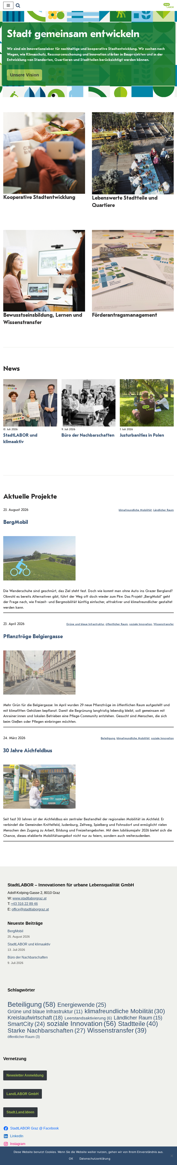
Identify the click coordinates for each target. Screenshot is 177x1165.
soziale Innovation (140, 624)
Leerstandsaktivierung (88, 1018)
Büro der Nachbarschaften (88, 435)
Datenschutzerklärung (94, 1158)
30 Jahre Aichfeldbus (27, 751)
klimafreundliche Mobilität (135, 510)
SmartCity (26, 1024)
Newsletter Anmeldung (25, 1075)
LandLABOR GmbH (22, 1094)
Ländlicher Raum (163, 510)
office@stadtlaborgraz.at (30, 909)
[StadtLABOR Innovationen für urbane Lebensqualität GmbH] (168, 5)
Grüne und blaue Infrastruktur (85, 624)
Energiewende (81, 1005)
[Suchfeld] (18, 5)
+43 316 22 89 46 (24, 904)
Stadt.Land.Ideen (20, 1112)
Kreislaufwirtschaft (35, 1018)
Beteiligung (108, 738)
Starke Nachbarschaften (46, 1030)
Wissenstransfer (163, 624)
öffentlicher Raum (117, 624)
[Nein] (171, 1156)
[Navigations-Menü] (8, 5)
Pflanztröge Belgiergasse (33, 636)
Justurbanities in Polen (142, 435)
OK (71, 1158)
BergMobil (15, 522)
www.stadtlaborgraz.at (29, 898)
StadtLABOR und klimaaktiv (20, 438)
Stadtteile (138, 1024)
